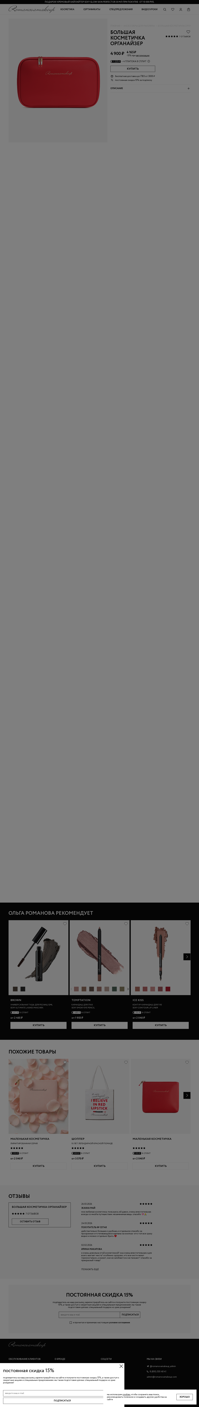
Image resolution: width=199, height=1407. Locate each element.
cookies (126, 1394)
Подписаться (62, 1400)
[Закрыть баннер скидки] (121, 1366)
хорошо (185, 1397)
